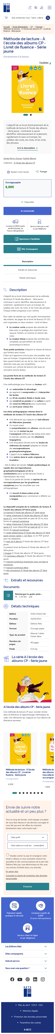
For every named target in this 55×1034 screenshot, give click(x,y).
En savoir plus (12, 871)
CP (32, 27)
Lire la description (26, 148)
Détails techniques (27, 277)
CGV (34, 1005)
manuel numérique (20, 521)
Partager (43, 172)
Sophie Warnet (29, 158)
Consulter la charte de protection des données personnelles (26, 877)
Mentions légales (30, 1010)
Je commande (27, 210)
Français (39, 27)
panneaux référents (15, 555)
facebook (12, 979)
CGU (41, 1005)
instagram (43, 979)
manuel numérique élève (17, 567)
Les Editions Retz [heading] (13, 946)
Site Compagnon (30, 249)
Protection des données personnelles (30, 1016)
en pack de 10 (34, 526)
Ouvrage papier (13, 182)
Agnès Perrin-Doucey (13, 158)
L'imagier (8, 553)
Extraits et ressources (27, 269)
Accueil (7, 27)
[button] (27, 89)
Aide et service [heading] (12, 961)
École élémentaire (20, 27)
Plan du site (23, 1005)
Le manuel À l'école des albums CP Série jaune (24, 512)
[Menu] (49, 7)
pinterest (27, 979)
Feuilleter (44, 62)
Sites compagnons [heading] (14, 954)
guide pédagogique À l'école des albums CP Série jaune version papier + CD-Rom (27, 534)
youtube (20, 979)
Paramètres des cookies (30, 1022)
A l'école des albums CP (24, 162)
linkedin (35, 979)
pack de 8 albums (14, 541)
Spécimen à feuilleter (29, 238)
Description (27, 261)
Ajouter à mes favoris (20, 172)
